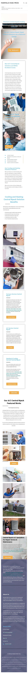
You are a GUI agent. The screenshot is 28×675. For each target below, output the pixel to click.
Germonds (12, 311)
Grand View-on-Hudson (14, 374)
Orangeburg (8, 312)
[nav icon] (26, 3)
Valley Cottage (13, 308)
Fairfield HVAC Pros (10, 3)
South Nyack (14, 373)
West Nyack (8, 308)
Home (2, 7)
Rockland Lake (17, 311)
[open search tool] (23, 3)
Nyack (17, 308)
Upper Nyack (11, 310)
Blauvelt (15, 310)
